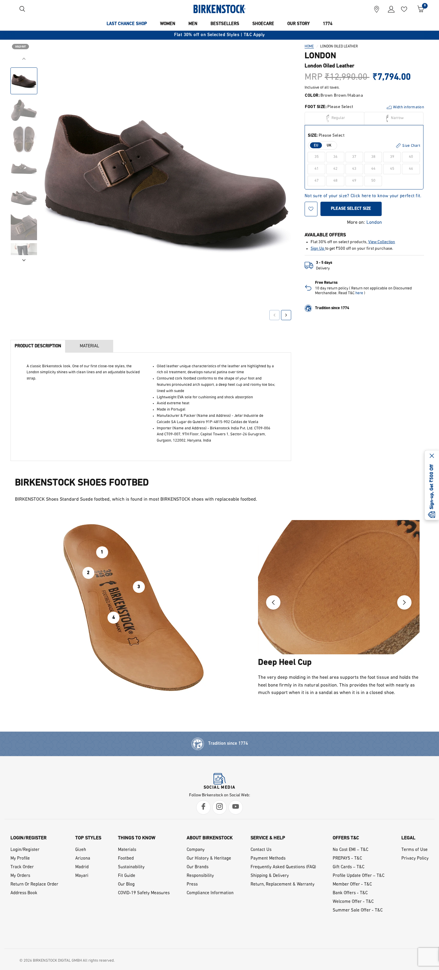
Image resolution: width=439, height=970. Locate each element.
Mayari (81, 876)
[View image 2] (23, 110)
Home (309, 46)
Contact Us (261, 850)
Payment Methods (268, 858)
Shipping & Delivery (270, 876)
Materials (127, 850)
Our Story (298, 24)
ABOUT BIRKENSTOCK (210, 838)
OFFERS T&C (346, 838)
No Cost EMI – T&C (350, 850)
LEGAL (408, 838)
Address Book (23, 893)
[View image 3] (23, 139)
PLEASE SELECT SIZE (351, 208)
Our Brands (197, 867)
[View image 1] (23, 80)
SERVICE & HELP (268, 838)
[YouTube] (235, 807)
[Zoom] (278, 67)
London (374, 222)
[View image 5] (23, 197)
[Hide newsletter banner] (431, 456)
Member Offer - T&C (352, 884)
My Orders (20, 876)
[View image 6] (23, 227)
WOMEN (167, 24)
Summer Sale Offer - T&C (358, 910)
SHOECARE (263, 24)
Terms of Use (414, 850)
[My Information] (389, 9)
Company (196, 850)
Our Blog (126, 884)
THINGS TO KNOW (136, 838)
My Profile (20, 858)
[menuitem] (127, 24)
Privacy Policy (415, 858)
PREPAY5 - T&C (347, 858)
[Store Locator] (376, 9)
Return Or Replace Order (34, 884)
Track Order (22, 867)
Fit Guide (126, 876)
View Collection (381, 242)
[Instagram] (219, 807)
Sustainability (131, 867)
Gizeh (80, 850)
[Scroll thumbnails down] (24, 259)
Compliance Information (210, 893)
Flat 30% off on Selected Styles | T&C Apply (219, 35)
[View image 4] (23, 168)
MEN (192, 24)
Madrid (82, 867)
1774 (327, 24)
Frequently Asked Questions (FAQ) (283, 867)
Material (89, 346)
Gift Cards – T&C (348, 867)
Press (192, 884)
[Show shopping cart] (418, 9)
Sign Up (318, 248)
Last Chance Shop (127, 24)
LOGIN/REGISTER (28, 838)
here (359, 293)
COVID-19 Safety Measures (144, 893)
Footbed (126, 858)
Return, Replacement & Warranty (282, 884)
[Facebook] (203, 807)
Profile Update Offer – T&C (358, 876)
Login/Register (24, 850)
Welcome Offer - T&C (353, 902)
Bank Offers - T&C (350, 893)
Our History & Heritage (209, 858)
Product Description (38, 346)
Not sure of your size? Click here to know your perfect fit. (363, 196)
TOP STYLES (88, 838)
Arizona (82, 858)
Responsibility (200, 876)
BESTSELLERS (225, 24)
